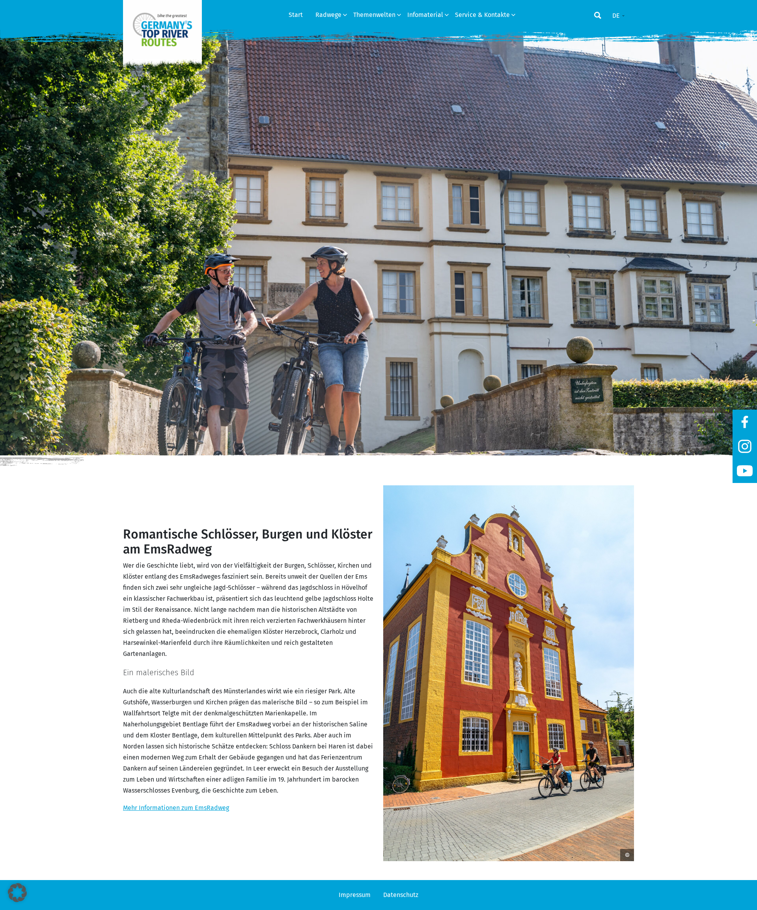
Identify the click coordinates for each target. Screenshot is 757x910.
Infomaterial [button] (426, 15)
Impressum (355, 895)
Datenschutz (400, 895)
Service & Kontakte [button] (483, 15)
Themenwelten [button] (375, 15)
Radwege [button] (329, 15)
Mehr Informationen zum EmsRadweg (176, 808)
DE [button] (616, 15)
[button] (17, 892)
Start (296, 15)
